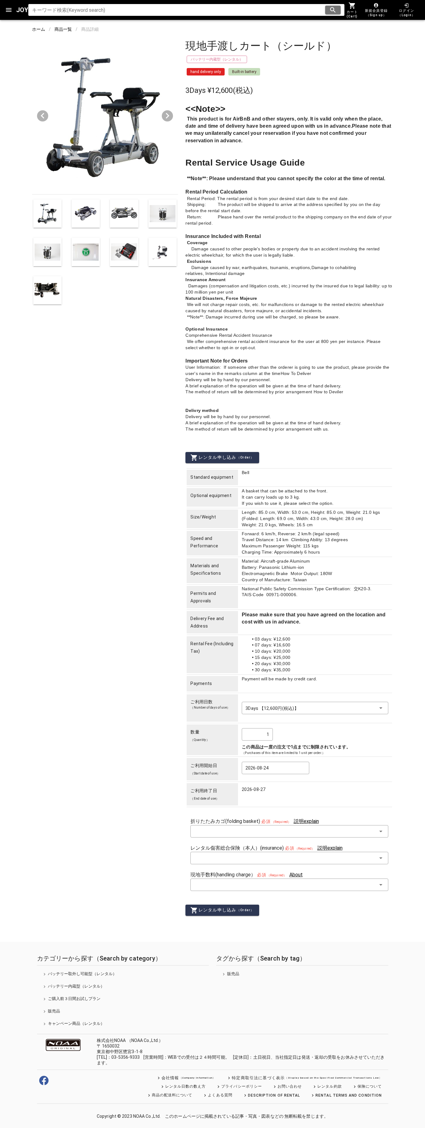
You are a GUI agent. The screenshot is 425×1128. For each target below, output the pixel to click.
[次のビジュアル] (167, 115)
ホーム (38, 29)
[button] (315, 708)
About (296, 875)
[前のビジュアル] (42, 115)
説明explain (306, 821)
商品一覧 (63, 29)
